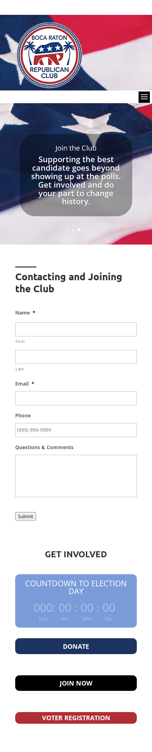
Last (20, 368)
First (20, 341)
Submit (25, 516)
